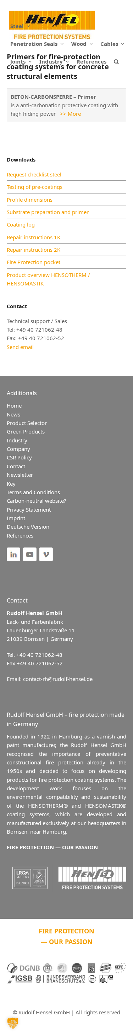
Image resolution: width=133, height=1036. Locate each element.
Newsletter (20, 474)
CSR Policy (19, 457)
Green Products (26, 431)
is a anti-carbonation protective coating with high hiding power (64, 105)
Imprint (16, 518)
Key (11, 483)
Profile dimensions (29, 199)
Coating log (21, 224)
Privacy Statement (29, 509)
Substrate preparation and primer (48, 212)
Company (18, 448)
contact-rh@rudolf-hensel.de (58, 678)
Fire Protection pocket (33, 262)
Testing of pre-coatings (34, 186)
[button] (116, 61)
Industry (17, 440)
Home (14, 405)
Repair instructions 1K (33, 237)
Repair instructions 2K (33, 249)
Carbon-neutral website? (36, 500)
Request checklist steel (34, 174)
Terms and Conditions (33, 492)
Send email (20, 346)
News (13, 414)
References (20, 535)
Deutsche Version (28, 526)
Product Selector (27, 422)
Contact (16, 466)
